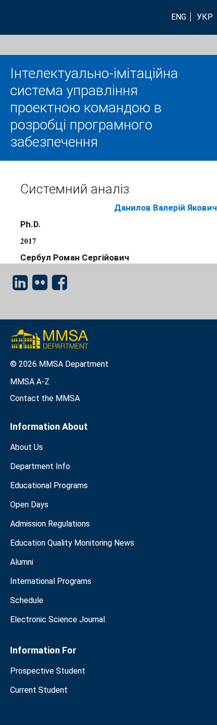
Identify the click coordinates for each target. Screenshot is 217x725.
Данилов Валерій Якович (165, 208)
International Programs (50, 581)
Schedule (26, 600)
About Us (26, 447)
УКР (205, 17)
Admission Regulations (50, 524)
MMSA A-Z (29, 381)
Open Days (29, 504)
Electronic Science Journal (57, 619)
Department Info (40, 466)
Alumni (21, 562)
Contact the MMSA (45, 398)
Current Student (39, 690)
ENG (178, 17)
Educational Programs (49, 485)
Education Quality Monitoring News (72, 543)
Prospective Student (47, 671)
